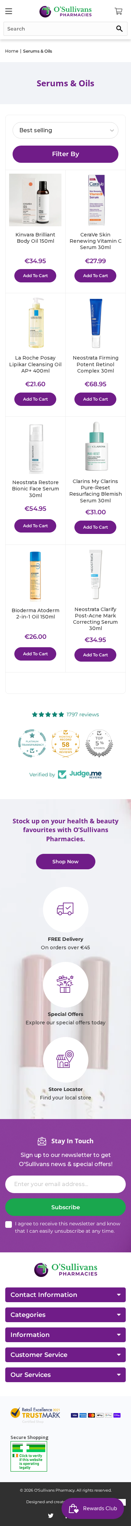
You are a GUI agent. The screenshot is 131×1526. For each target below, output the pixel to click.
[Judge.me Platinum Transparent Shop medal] (32, 743)
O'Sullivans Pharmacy (54, 1490)
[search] (65, 29)
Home (12, 51)
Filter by (65, 154)
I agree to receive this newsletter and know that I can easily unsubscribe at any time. (67, 1227)
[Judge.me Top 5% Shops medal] (99, 743)
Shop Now (65, 861)
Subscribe (65, 1207)
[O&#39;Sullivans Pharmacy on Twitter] (51, 1516)
